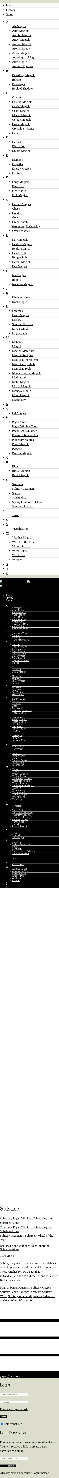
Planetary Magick (23, 439)
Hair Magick (20, 239)
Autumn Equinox (22, 66)
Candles (17, 97)
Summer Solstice (22, 324)
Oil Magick (19, 413)
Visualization (20, 528)
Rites (15, 466)
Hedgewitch (19, 257)
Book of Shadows (23, 88)
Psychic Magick (22, 453)
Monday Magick (22, 390)
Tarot (15, 515)
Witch (14, 1300)
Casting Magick (22, 101)
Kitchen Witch (21, 297)
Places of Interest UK (25, 435)
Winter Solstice (21, 546)
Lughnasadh (19, 333)
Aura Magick (20, 61)
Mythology (19, 399)
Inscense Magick (22, 284)
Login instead (40, 1472)
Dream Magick (21, 150)
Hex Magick (19, 266)
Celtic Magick (21, 106)
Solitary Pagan (9, 1291)
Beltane (16, 79)
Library (10, 9)
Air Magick (19, 26)
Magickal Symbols (23, 364)
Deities (16, 141)
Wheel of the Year (23, 542)
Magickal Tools (21, 368)
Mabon (16, 342)
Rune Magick (20, 475)
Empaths (17, 164)
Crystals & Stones (23, 128)
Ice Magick (19, 275)
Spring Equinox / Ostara (27, 502)
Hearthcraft (19, 253)
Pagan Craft (19, 422)
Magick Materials (23, 350)
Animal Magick (21, 44)
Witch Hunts (20, 550)
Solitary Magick (41, 1287)
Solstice (30, 1235)
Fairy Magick (20, 181)
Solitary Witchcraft (20, 1296)
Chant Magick (20, 110)
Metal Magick (20, 382)
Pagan (14, 1287)
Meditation (19, 377)
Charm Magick (21, 115)
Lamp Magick (20, 315)
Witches (17, 559)
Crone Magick (21, 124)
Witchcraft (18, 555)
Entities (17, 173)
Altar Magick (20, 30)
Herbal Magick (21, 262)
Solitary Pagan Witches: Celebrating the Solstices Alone (24, 1247)
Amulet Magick (21, 35)
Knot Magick (20, 302)
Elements (18, 159)
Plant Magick (20, 444)
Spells (16, 493)
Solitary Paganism (23, 488)
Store (9, 14)
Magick (16, 346)
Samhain (17, 484)
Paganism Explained (24, 430)
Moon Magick (20, 395)
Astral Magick (21, 53)
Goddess (17, 213)
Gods (15, 217)
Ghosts (16, 208)
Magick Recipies (22, 355)
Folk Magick (20, 195)
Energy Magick (21, 168)
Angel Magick (21, 39)
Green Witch (20, 221)
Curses (16, 133)
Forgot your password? (14, 1409)
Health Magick (21, 248)
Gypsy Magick (21, 230)
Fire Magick (19, 190)
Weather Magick (22, 537)
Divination (18, 146)
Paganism (24, 1287)
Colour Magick (21, 119)
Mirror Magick (21, 386)
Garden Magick (21, 204)
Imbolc (16, 279)
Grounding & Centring (26, 226)
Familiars (18, 186)
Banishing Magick (23, 75)
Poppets (17, 448)
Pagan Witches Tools (25, 426)
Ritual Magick (21, 470)
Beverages (18, 84)
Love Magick (20, 328)
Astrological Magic (24, 57)
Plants (10, 5)
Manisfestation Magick (26, 373)
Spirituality (19, 497)
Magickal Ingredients (25, 359)
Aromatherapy (21, 48)
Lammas (17, 310)
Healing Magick (22, 244)
